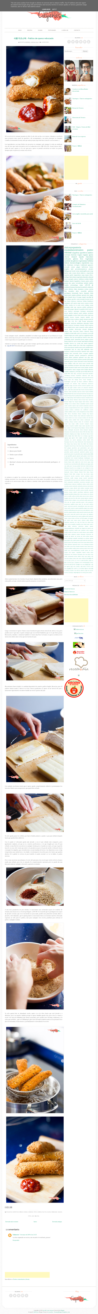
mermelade (67, 349)
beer (85, 393)
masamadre (70, 482)
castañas (66, 409)
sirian (83, 365)
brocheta (91, 399)
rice (70, 283)
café (71, 303)
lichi (85, 472)
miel (72, 269)
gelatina (72, 450)
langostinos (77, 275)
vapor (74, 369)
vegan (79, 255)
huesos (66, 462)
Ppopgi (76, 379)
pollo (91, 281)
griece (82, 454)
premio (85, 359)
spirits (74, 540)
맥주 (74, 564)
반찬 (65, 321)
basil (78, 391)
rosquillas (73, 524)
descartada (72, 432)
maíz (83, 347)
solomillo (75, 538)
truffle (65, 550)
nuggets (66, 498)
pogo (72, 514)
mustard (84, 351)
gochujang (67, 339)
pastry (65, 506)
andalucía (67, 287)
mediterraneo (89, 347)
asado (65, 389)
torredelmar (79, 283)
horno (66, 309)
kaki (82, 466)
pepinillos (81, 508)
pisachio (82, 512)
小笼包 (83, 558)
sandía (76, 530)
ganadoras (74, 448)
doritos (66, 436)
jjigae (89, 464)
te (81, 544)
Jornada (66, 377)
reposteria (66, 522)
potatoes (80, 359)
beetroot (71, 325)
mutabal (66, 494)
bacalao (87, 299)
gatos (92, 448)
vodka (65, 556)
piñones (66, 359)
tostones (82, 548)
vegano (85, 255)
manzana (73, 480)
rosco (84, 363)
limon (88, 472)
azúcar (76, 279)
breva (65, 327)
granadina (66, 452)
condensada (87, 419)
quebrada (67, 361)
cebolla (66, 411)
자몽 (90, 568)
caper (77, 327)
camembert (82, 403)
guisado (74, 456)
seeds (80, 532)
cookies (86, 279)
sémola (88, 542)
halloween (85, 267)
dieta (89, 432)
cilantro (75, 415)
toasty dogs (87, 546)
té (77, 297)
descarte (77, 432)
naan (81, 494)
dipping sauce (73, 434)
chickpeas (90, 329)
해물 (75, 572)
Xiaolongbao (67, 381)
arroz (66, 279)
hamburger (80, 458)
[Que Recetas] (78, 633)
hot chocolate (85, 460)
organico (91, 498)
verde (82, 369)
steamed (71, 367)
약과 (65, 568)
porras (84, 514)
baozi (68, 301)
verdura (86, 369)
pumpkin (70, 315)
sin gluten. (71, 536)
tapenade (75, 544)
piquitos (71, 512)
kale (84, 466)
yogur (80, 297)
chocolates (74, 413)
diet (86, 432)
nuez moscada (74, 353)
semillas (91, 532)
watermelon (71, 556)
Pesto (69, 379)
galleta (84, 307)
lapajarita (77, 470)
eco (82, 436)
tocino (91, 546)
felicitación (80, 442)
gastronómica (83, 448)
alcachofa (66, 383)
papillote (73, 504)
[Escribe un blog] (8, 1207)
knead (71, 468)
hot (76, 460)
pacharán (82, 500)
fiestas (68, 444)
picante (91, 269)
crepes (73, 424)
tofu (65, 369)
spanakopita (67, 540)
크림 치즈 (87, 570)
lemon (83, 281)
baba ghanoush (74, 389)
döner (79, 436)
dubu (76, 436)
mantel (85, 478)
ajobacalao (90, 321)
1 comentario (45, 42)
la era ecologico (85, 468)
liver (82, 474)
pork (81, 514)
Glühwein (84, 375)
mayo (80, 347)
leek (92, 470)
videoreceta (67, 554)
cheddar (71, 329)
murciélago (80, 492)
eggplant (86, 335)
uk (89, 550)
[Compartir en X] (9, 1207)
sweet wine (80, 542)
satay (87, 530)
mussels (91, 492)
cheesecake (78, 329)
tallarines (70, 544)
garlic (71, 275)
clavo (92, 415)
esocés (74, 440)
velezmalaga (74, 285)
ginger (78, 267)
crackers (76, 421)
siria (81, 365)
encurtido (84, 291)
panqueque (67, 504)
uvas (92, 550)
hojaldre (66, 343)
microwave (67, 488)
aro (82, 387)
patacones (70, 506)
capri (77, 405)
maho (91, 476)
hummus (86, 293)
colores (70, 419)
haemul (76, 458)
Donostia (73, 375)
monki (72, 351)
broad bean (85, 399)
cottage (71, 421)
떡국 (68, 564)
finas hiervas (74, 444)
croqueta (66, 426)
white (82, 556)
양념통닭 (69, 568)
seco (78, 532)
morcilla (78, 490)
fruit (78, 446)
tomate (70, 297)
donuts (66, 335)
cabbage (66, 403)
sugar (91, 295)
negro (91, 351)
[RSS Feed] (26, 1295)
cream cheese (76, 273)
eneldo (91, 335)
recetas (75, 315)
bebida (85, 301)
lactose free (71, 470)
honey (91, 267)
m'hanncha (67, 476)
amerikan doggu (68, 385)
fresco (74, 446)
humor (69, 462)
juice (71, 466)
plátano (78, 295)
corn (92, 419)
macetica (78, 476)
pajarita (91, 353)
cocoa (75, 417)
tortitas (77, 548)
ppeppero (91, 514)
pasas (76, 504)
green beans (67, 454)
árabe (81, 285)
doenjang (67, 307)
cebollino (70, 411)
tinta (74, 546)
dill (92, 333)
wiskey (89, 556)
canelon (70, 405)
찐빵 (92, 568)
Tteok (84, 379)
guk (82, 456)
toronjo (66, 548)
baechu (87, 389)
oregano (85, 353)
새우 (65, 566)
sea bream (73, 532)
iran (70, 464)
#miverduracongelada (75, 277)
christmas (70, 265)
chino (75, 289)
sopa (83, 275)
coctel (78, 333)
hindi (83, 341)
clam (79, 415)
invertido (66, 464)
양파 (72, 568)
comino (82, 419)
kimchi (72, 281)
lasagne (81, 470)
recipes (73, 518)
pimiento (75, 357)
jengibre (66, 269)
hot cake (79, 460)
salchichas (80, 526)
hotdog (91, 460)
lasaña (85, 470)
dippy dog (79, 434)
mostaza (66, 492)
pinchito (66, 512)
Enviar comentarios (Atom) (21, 1279)
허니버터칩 (83, 572)
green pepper (85, 339)
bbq (72, 393)
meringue (83, 311)
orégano (74, 500)
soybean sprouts (89, 538)
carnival (66, 407)
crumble (76, 426)
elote (77, 438)
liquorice (66, 474)
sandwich (71, 530)
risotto (65, 524)
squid (81, 540)
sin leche (83, 536)
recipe (69, 518)
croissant (87, 424)
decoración (76, 430)
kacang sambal (76, 466)
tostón (85, 548)
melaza (84, 484)
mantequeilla (67, 480)
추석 (68, 373)
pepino (74, 295)
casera (81, 407)
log (84, 474)
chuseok (86, 331)
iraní (72, 464)
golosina (86, 450)
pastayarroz (83, 355)
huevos (72, 343)
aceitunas (68, 299)
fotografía (66, 446)
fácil (65, 448)
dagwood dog (77, 428)
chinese (66, 331)
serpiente (73, 534)
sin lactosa (77, 536)
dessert (74, 257)
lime (84, 345)
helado (79, 341)
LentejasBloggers (77, 377)
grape (72, 339)
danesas (87, 428)
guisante (79, 456)
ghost (75, 450)
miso (91, 349)
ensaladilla (90, 438)
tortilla (74, 548)
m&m (92, 474)
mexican (85, 486)
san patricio (88, 528)
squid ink (85, 540)
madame (87, 476)
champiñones (83, 411)
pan (88, 271)
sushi (75, 367)
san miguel (82, 528)
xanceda (66, 558)
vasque (66, 552)
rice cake (77, 522)
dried (73, 436)
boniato (83, 397)
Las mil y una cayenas (48, 1310)
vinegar (86, 319)
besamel (66, 395)
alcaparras (67, 323)
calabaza (81, 279)
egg (75, 307)
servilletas (71, 365)
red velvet (67, 520)
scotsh (69, 532)
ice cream (77, 343)
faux (71, 442)
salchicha (74, 526)
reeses (75, 520)
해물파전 (78, 572)
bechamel (79, 393)
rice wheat (88, 522)
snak (89, 315)
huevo (81, 293)
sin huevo (76, 365)
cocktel (69, 417)
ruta (65, 526)
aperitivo (74, 299)
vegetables (78, 552)
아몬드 (84, 566)
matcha (77, 347)
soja (92, 315)
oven (78, 500)
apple (71, 387)
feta (65, 444)
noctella (77, 496)
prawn (66, 283)
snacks (60, 1212)
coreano (30, 1212)
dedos (81, 430)
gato (89, 448)
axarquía (70, 279)
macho (82, 476)
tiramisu (78, 546)
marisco (70, 311)
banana (73, 287)
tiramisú (82, 546)
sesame (78, 534)
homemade (75, 293)
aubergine (86, 323)
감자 (69, 560)
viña (92, 554)
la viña (91, 468)
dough (69, 436)
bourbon (90, 325)
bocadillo (89, 395)
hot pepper (71, 309)
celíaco (74, 411)
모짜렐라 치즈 (79, 564)
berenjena (76, 325)
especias (79, 307)
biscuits (82, 325)
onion (79, 498)
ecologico (77, 265)
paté (69, 295)
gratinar (87, 452)
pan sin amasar (71, 502)
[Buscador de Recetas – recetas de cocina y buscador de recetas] (79, 654)
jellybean (83, 464)
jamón (85, 343)
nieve (65, 496)
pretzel (66, 516)
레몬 (71, 564)
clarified (88, 415)
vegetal (84, 552)
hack (72, 458)
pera (88, 508)
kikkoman (66, 468)
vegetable (67, 319)
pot (87, 514)
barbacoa (73, 301)
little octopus (76, 474)
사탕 (92, 564)
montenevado (72, 490)
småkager (70, 538)
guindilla (70, 456)
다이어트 (69, 562)
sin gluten (74, 261)
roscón (88, 363)
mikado (75, 488)
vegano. (73, 552)
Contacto (77, 30)
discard (84, 434)
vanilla (66, 285)
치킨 (72, 373)
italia (91, 293)
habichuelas (67, 458)
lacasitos (66, 470)
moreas (82, 490)
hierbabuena (72, 460)
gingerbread (80, 450)
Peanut (84, 321)
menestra (66, 486)
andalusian (80, 323)
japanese (90, 343)
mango (80, 478)
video (91, 552)
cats (81, 409)
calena (78, 403)
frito (35, 1212)
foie (88, 444)
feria (85, 442)
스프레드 (78, 566)
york (77, 558)
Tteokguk (89, 379)
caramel (81, 405)
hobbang (90, 341)
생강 (69, 321)
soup (91, 271)
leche (86, 309)
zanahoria (72, 371)
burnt (84, 401)
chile (65, 413)
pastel (80, 313)
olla (76, 498)
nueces (84, 496)
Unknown (16, 1235)
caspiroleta (86, 407)
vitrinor (68, 252)
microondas (90, 486)
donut (91, 434)
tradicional (83, 265)
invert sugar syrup (88, 462)
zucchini (88, 297)
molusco (82, 488)
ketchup (91, 466)
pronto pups (71, 516)
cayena (87, 303)
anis (92, 385)
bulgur (70, 401)
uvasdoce (69, 369)
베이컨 (90, 371)
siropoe (91, 536)
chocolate (89, 257)
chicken (70, 289)
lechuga (89, 470)
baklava (91, 389)
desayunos (66, 432)
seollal (65, 534)
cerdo (78, 411)
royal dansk (84, 524)
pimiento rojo (83, 357)
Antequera (79, 373)
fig (73, 337)
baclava (83, 389)
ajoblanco (85, 381)
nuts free (73, 498)
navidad (67, 261)
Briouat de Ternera (77, 108)
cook (82, 305)
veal (70, 552)
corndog (66, 421)
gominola (91, 450)
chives (69, 413)
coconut (80, 417)
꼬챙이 (90, 560)
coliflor (66, 419)
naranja (85, 494)
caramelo (81, 327)
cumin (83, 426)
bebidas (90, 261)
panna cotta (84, 502)
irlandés (76, 464)
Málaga (66, 271)
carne (66, 289)
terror (71, 546)
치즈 (38, 1216)
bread (21, 1212)
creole (65, 424)
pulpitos (84, 516)
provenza (76, 516)
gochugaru (67, 293)
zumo (80, 558)
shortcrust (88, 534)
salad (78, 315)
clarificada (83, 415)
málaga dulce (76, 494)
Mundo (40, 30)
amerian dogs (76, 383)
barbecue (79, 301)
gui (66, 456)
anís (68, 387)
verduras (76, 319)
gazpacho (66, 450)
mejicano (74, 484)
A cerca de (65, 30)
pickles (70, 357)
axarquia (82, 299)
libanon (76, 472)
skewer (88, 365)
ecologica (85, 436)
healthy (66, 460)
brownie (66, 401)
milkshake (86, 349)
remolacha (90, 361)
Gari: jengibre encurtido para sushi (82, 214)
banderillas (74, 391)
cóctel (72, 428)
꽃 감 (80, 371)
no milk (69, 496)
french (71, 446)
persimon (90, 313)
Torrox (80, 379)
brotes (73, 327)
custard (68, 428)
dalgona (83, 428)
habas (91, 456)
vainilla (91, 283)
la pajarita (82, 309)
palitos (44, 1212)
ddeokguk (70, 430)
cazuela (91, 409)
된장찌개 (77, 562)
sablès (69, 526)
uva (92, 317)
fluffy (84, 444)
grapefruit (77, 339)
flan (82, 444)
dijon (92, 432)
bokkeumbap (70, 397)
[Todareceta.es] (79, 629)
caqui (78, 303)
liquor (91, 472)
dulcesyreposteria (72, 247)
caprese (74, 405)
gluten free (78, 259)
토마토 (91, 570)
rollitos (70, 363)
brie (68, 399)
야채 (92, 566)
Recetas (29, 30)
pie (84, 510)
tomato (77, 317)
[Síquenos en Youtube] (88, 41)
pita (89, 512)
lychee (88, 474)
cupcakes (87, 426)
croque (91, 424)
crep (69, 424)
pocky (68, 514)
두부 (81, 562)
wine (86, 556)
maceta (72, 476)
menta (70, 486)
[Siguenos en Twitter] (73, 41)
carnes (73, 267)
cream (91, 305)
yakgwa (71, 558)
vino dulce (88, 554)
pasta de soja (82, 504)
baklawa (66, 391)
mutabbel (71, 494)
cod (87, 417)
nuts (70, 498)
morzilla (86, 490)
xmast (90, 319)
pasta (87, 281)
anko (65, 387)
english (80, 438)
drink (71, 307)
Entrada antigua (57, 1222)
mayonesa (82, 482)
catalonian (77, 409)
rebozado (54, 1212)
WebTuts (36, 1312)
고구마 (72, 560)
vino (84, 554)
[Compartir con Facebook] (11, 1207)
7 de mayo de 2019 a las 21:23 (28, 1235)
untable (88, 317)
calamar (74, 403)
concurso (84, 333)
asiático (90, 253)
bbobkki (91, 391)
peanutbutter (81, 506)
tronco (89, 548)
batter (83, 391)
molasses (67, 351)
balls (70, 391)
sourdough (80, 538)
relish (87, 520)
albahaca (91, 381)
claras (91, 331)
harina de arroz (72, 341)
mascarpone (71, 347)
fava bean (74, 442)
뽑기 (90, 564)
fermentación (90, 442)
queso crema (73, 361)
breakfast (88, 397)
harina (66, 341)
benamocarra (90, 393)
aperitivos (16, 1212)
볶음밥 (86, 564)
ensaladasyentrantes (73, 250)
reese (72, 520)
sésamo (91, 367)
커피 (75, 570)
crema (77, 271)
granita (72, 452)
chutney (66, 415)
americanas (84, 383)
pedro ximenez (71, 508)
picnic (79, 510)
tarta (65, 297)
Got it (54, 9)
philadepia (71, 510)
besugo (70, 395)
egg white (90, 436)
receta (85, 361)
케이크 (78, 570)
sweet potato (84, 367)
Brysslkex (91, 373)
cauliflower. (86, 409)
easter (76, 335)
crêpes (80, 426)
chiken (91, 411)
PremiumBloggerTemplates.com (62, 1312)
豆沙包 (86, 558)
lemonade (66, 472)
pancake (71, 355)
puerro (80, 516)
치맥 (67, 570)
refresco (84, 520)
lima (81, 345)
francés (85, 337)
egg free (81, 335)
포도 (75, 373)
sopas (87, 275)
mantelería (90, 478)
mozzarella (77, 351)
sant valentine (82, 530)
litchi (71, 474)
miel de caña (76, 349)
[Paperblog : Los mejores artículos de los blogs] (79, 639)
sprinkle (66, 317)
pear (86, 506)
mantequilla (83, 271)
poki (75, 514)
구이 (78, 560)
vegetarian (89, 259)
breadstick (84, 287)
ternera (72, 317)
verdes (88, 552)
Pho (73, 379)
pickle (66, 315)
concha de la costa (74, 305)
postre (90, 250)
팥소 (72, 572)
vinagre (81, 319)
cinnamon (81, 289)
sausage (91, 530)
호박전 (90, 572)
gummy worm (86, 456)
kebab (87, 466)
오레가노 (76, 568)
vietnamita (79, 554)
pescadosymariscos (81, 269)
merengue (76, 311)
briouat (71, 399)
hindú (86, 341)
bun (73, 401)
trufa (92, 548)
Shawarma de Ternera (78, 117)
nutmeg (76, 313)
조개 (65, 373)
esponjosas (79, 440)
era (71, 440)
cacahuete (67, 303)
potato (75, 359)
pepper (85, 508)
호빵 (80, 321)
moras (66, 313)
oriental (66, 500)
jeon (86, 464)
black (86, 325)
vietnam (75, 554)
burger (76, 401)
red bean (77, 518)
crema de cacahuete (83, 421)
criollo (77, 424)
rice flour (82, 522)
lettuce (72, 472)
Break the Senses (69, 589)
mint (79, 488)
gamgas (69, 448)
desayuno (91, 430)
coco (73, 417)
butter (66, 273)
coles (92, 417)
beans (75, 393)
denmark (85, 430)
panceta (77, 355)
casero (82, 303)
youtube (66, 371)
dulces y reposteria (87, 273)
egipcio (73, 438)
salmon (86, 526)
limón (66, 295)
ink (79, 462)
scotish (66, 532)
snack (91, 365)
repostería (85, 263)
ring (92, 522)
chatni (87, 411)
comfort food (76, 419)
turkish (86, 283)
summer (76, 542)
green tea (73, 454)
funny (91, 446)
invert (82, 462)
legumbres (77, 281)
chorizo (79, 413)
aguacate (90, 265)
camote (87, 403)
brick (65, 399)
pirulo (78, 512)
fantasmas (66, 442)
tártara (86, 550)
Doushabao (78, 375)
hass (92, 458)
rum (92, 363)
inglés (76, 462)
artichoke (91, 387)
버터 (84, 564)
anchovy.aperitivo (86, 385)
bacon (91, 299)
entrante (67, 259)
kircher (22, 42)
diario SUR (82, 432)
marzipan (88, 480)
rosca (80, 363)
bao (65, 301)
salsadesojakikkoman (69, 528)
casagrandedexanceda (74, 407)
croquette (71, 426)
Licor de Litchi (76, 223)
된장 (86, 371)
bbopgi (66, 393)
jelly (79, 464)
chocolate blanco (78, 331)
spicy (73, 283)
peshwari (66, 510)
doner (88, 434)
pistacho (86, 512)
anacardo (75, 385)
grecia (91, 452)
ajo (70, 271)
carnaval (91, 405)
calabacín (90, 287)
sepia (69, 534)
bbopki (69, 393)
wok (92, 556)
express (66, 275)
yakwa (74, 558)
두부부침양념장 (86, 562)
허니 (76, 321)
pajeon (89, 500)
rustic (88, 524)
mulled (75, 492)
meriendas (80, 486)
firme (79, 444)
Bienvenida (85, 373)
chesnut (84, 329)
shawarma (83, 534)
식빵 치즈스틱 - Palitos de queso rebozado (33, 38)
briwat (80, 399)
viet (71, 554)
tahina (91, 542)
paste (87, 504)
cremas (91, 421)
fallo (92, 440)
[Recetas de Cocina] (79, 671)
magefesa (75, 253)
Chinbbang (67, 375)
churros (91, 413)
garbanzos (90, 307)
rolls (74, 363)
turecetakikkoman (75, 550)
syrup (85, 542)
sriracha (90, 540)
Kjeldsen (71, 377)
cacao (70, 403)
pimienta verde (89, 510)
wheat (75, 556)
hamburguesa (87, 458)
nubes (80, 496)
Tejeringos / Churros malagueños (82, 98)
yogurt (84, 297)
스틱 (33, 1216)
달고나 (73, 562)
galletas (90, 291)
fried (89, 337)
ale (71, 383)
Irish (89, 375)
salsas (85, 315)
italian (91, 279)
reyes (65, 363)
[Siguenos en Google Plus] (77, 41)
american (73, 323)
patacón (75, 506)
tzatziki (82, 550)
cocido (66, 417)
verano (72, 319)
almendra (85, 277)
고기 (75, 560)
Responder (16, 1240)
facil (71, 337)
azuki (69, 389)
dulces (66, 263)
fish (76, 337)
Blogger (62, 1310)
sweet (79, 367)
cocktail (66, 333)
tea (83, 544)
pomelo (71, 359)
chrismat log (85, 413)
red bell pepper (83, 518)
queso (49, 1212)
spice (72, 540)
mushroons (86, 492)
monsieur (87, 488)
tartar (79, 544)
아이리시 (88, 566)
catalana (71, 409)
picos (82, 510)
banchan (77, 287)
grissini (85, 454)
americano (90, 383)
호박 (87, 572)
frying (86, 446)
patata (66, 357)
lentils (74, 345)
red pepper (90, 518)
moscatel (91, 490)
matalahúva (76, 482)
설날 (72, 566)
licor (78, 345)
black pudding (75, 395)
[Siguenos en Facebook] (69, 41)
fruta (80, 446)
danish (91, 428)
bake (91, 263)
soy (84, 538)
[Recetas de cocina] (79, 647)
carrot (66, 329)
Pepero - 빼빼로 (77, 146)
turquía (83, 317)
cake (70, 273)
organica (86, 498)
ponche (78, 514)
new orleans (90, 494)
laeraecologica (75, 263)
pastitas (91, 504)
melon (88, 484)
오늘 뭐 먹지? (11, 346)
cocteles (84, 417)
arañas (79, 387)
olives (80, 353)
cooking (87, 305)
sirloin (87, 536)
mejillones (79, 484)
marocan (78, 480)
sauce (66, 365)
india (73, 462)
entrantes (66, 440)
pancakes (78, 502)
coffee (66, 305)
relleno (91, 520)
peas (89, 506)
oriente (70, 500)
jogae (66, 345)
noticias (66, 353)
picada (76, 510)
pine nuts (90, 357)
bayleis (87, 391)
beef (83, 393)
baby (79, 389)
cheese (25, 1212)
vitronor (91, 369)
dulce (77, 291)
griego (91, 339)
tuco (69, 550)
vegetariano (82, 261)
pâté (87, 516)
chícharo (71, 415)
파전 (70, 572)
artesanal (85, 387)
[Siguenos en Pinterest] (80, 41)
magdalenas (89, 345)
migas (71, 488)
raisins (65, 518)
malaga (76, 478)
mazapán (88, 482)
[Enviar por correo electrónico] (6, 1207)
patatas (85, 313)
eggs (70, 438)
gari (79, 448)
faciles (84, 440)
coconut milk (72, 333)
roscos (69, 524)
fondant (91, 444)
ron (77, 363)
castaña (91, 407)
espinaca (66, 337)
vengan (78, 369)
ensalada (85, 438)
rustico (91, 524)
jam (82, 343)
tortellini (70, 548)
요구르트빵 (81, 568)
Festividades (52, 30)
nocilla (73, 496)
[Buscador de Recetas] (74, 697)
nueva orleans (89, 496)
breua (91, 397)
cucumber (71, 291)
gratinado (82, 452)
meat (92, 482)
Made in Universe (69, 592)
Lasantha (50, 1312)
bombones (78, 397)
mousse (71, 492)
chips (70, 331)
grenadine (77, 454)
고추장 (77, 371)
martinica (83, 480)
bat (81, 391)
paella (86, 500)
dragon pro (71, 335)
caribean (90, 327)
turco (74, 297)
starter (69, 542)
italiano (66, 281)
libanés (81, 472)
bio (65, 265)
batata (91, 323)
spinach (66, 367)
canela (75, 303)
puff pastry (90, 359)
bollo (75, 397)
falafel (88, 440)
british (69, 327)
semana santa (85, 532)
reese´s (79, 520)
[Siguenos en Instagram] (84, 41)
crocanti (82, 424)
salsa (82, 315)
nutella (71, 313)
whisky (79, 556)
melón (91, 484)
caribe (86, 327)
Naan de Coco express (79, 136)
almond (91, 277)
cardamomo (86, 405)
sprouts (78, 540)
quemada (91, 516)
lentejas (70, 345)
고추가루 (87, 285)
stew (87, 295)
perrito (91, 508)
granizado (76, 452)
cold (89, 417)
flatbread (79, 337)
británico (76, 399)
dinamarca (67, 434)
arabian (75, 387)
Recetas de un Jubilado (71, 594)
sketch (66, 538)
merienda (75, 486)
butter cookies (89, 401)
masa (65, 347)
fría (89, 446)
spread (84, 295)
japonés (77, 309)
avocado (66, 267)
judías (68, 466)
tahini (65, 544)
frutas (83, 446)
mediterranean (68, 484)
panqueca (90, 502)
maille (71, 478)
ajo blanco (79, 381)
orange (82, 498)
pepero (77, 508)
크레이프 (82, 570)
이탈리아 (86, 568)
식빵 (35, 1216)
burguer (80, 401)
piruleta (74, 512)
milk (82, 349)
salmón (91, 526)
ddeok (65, 430)
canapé (91, 403)
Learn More (46, 9)
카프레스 (72, 570)
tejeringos (86, 544)
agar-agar (73, 381)
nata (88, 351)
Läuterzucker (85, 377)
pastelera (90, 355)
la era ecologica (77, 468)
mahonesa (66, 478)
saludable (77, 528)
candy (65, 405)
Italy (92, 375)
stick (29, 1216)
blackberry (90, 301)
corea (89, 333)
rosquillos (78, 524)
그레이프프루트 (84, 560)
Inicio (19, 30)
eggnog (66, 438)
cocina (86, 289)
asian (78, 299)
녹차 (83, 371)
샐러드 (68, 566)
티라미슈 (66, 572)
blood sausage (83, 395)
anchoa (80, 385)
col (81, 333)
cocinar (91, 303)
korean (39, 1212)
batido (66, 325)
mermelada (90, 311)
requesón (72, 522)
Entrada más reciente (11, 1222)
